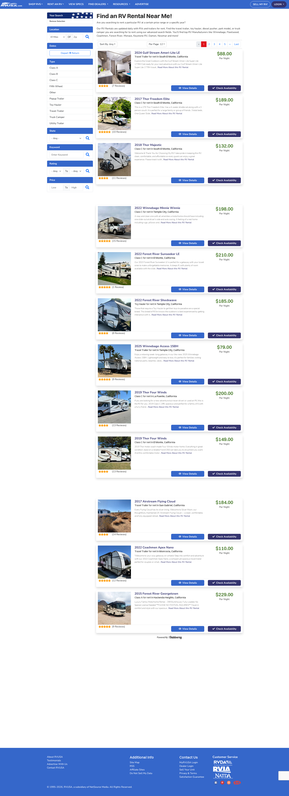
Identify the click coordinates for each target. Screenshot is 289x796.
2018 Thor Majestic (148, 145)
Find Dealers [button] (97, 4)
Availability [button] (226, 88)
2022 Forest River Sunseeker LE (157, 254)
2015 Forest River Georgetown (156, 594)
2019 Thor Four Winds (151, 392)
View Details (189, 88)
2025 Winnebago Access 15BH (156, 346)
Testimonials (54, 760)
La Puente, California (165, 396)
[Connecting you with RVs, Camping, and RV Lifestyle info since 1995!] (11, 4)
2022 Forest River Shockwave (156, 300)
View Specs (76, 4)
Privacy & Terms (188, 773)
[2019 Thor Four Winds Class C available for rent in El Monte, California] (114, 453)
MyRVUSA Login (188, 762)
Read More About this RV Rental (173, 67)
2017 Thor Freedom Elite (152, 99)
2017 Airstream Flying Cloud (155, 501)
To (66, 171)
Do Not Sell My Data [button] (141, 773)
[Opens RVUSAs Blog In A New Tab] (237, 782)
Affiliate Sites (137, 769)
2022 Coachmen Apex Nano (154, 547)
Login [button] (278, 4)
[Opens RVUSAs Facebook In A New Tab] (216, 782)
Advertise (142, 4)
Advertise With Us (57, 764)
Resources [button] (120, 4)
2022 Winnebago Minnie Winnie (157, 208)
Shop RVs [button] (35, 4)
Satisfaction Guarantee (191, 777)
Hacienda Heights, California (170, 597)
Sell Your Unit (187, 769)
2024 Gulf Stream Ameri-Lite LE (157, 53)
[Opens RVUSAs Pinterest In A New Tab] (222, 782)
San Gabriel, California (172, 505)
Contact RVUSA (55, 767)
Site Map (134, 762)
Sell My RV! (260, 4)
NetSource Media (99, 787)
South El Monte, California (173, 56)
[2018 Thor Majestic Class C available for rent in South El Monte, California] (114, 159)
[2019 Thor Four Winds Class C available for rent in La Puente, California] (114, 406)
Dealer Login (186, 766)
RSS (132, 766)
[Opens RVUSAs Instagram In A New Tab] (229, 782)
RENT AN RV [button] (54, 4)
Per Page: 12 (156, 44)
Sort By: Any (106, 44)
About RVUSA (55, 757)
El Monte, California (164, 257)
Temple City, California (166, 211)
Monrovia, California (170, 551)
